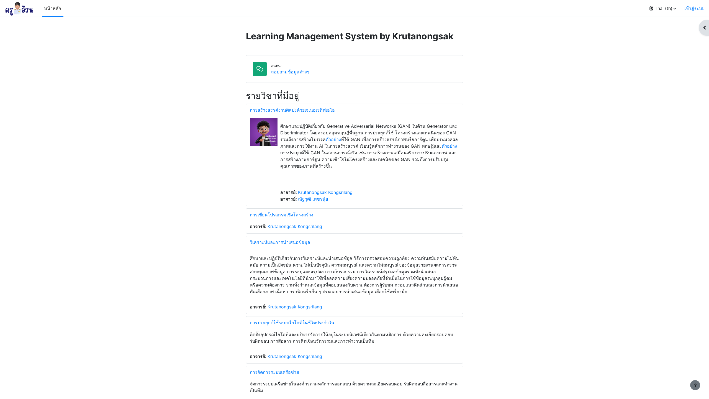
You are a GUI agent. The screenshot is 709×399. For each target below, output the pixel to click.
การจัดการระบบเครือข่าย (274, 372)
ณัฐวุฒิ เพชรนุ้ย (313, 199)
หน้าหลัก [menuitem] (52, 8)
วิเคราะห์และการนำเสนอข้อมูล (280, 242)
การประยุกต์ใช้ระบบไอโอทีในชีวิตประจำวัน (292, 322)
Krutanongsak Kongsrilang (325, 192)
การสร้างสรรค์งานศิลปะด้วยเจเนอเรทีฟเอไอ (292, 110)
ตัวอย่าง (333, 139)
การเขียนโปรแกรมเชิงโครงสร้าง (281, 215)
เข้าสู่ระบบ (694, 8)
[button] (663, 8)
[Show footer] (695, 385)
